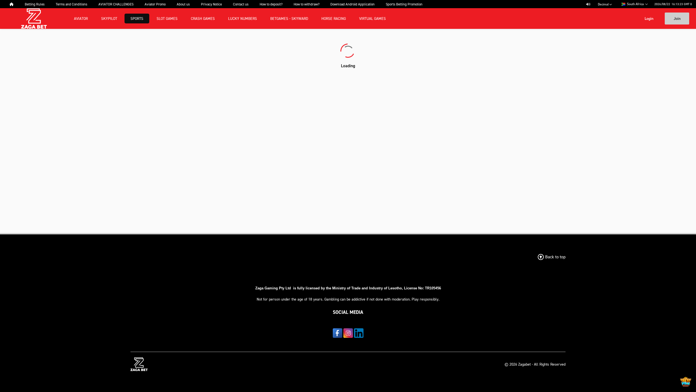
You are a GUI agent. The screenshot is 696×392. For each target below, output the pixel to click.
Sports (136, 18)
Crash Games (203, 18)
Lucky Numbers (242, 18)
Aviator (81, 18)
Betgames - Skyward (289, 18)
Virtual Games (372, 18)
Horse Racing (333, 18)
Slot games (167, 18)
